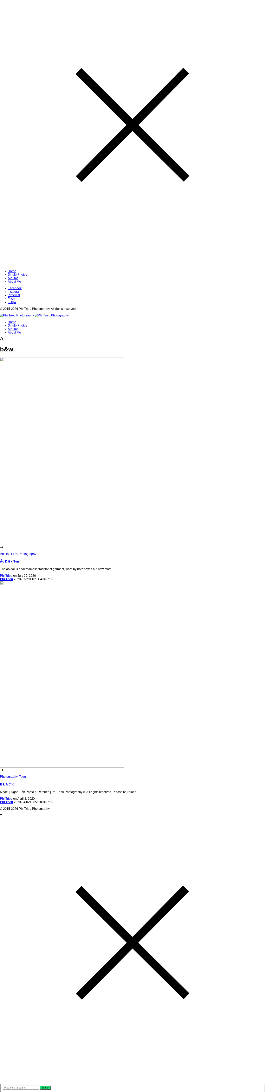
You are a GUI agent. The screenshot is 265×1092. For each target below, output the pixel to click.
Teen (22, 776)
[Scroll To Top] (1, 816)
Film (14, 554)
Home (12, 322)
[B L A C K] (132, 768)
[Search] (1, 340)
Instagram (14, 291)
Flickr (11, 298)
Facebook (15, 288)
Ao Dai (5, 554)
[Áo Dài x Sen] (132, 545)
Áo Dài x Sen (9, 561)
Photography (27, 554)
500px (12, 302)
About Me (14, 332)
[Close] (132, 264)
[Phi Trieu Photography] (34, 315)
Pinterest (14, 295)
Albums (13, 329)
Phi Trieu (6, 575)
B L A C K (7, 784)
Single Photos (17, 325)
